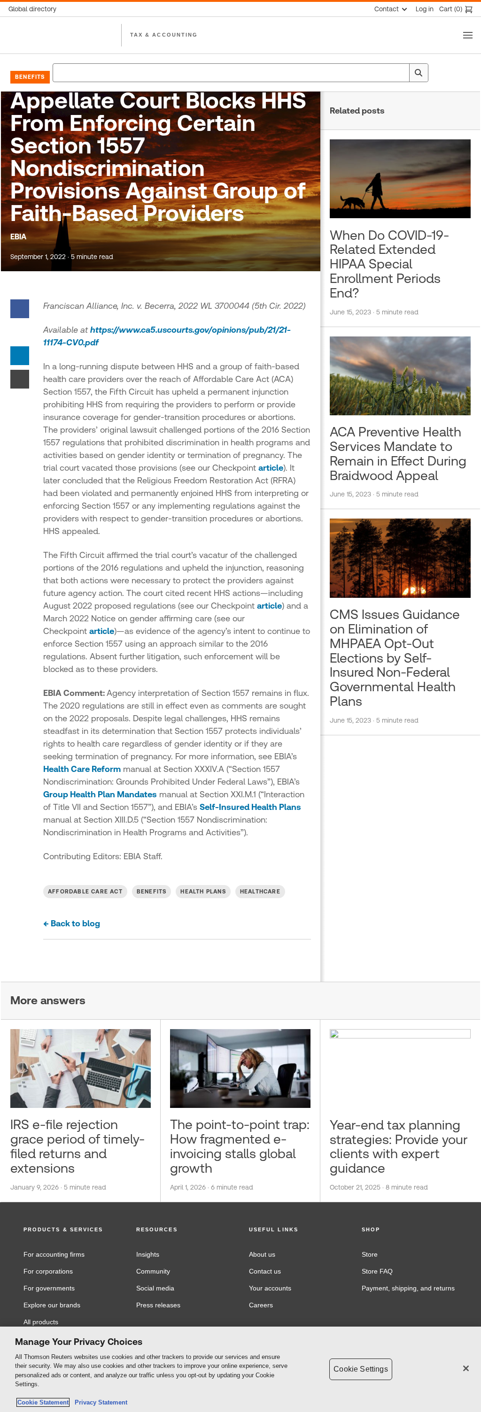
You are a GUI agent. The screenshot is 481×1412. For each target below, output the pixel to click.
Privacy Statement (99, 1402)
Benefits (30, 77)
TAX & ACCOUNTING (164, 35)
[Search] (418, 73)
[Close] (466, 1368)
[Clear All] (400, 73)
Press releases (158, 1305)
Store (370, 1254)
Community (153, 1271)
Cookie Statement (43, 1402)
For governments (49, 1288)
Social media (155, 1288)
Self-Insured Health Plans (250, 807)
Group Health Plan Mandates (100, 794)
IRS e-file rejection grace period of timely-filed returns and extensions (77, 1146)
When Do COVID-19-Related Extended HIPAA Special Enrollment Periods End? (389, 264)
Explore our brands (51, 1305)
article (270, 468)
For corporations (48, 1271)
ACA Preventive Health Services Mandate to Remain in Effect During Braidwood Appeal (398, 453)
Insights (147, 1254)
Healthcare (260, 891)
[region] (240, 1369)
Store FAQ (377, 1271)
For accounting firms (54, 1254)
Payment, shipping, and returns (408, 1288)
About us (262, 1254)
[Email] (19, 378)
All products (40, 1322)
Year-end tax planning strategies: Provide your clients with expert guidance (398, 1146)
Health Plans (202, 891)
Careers (261, 1305)
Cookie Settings (361, 1369)
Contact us (265, 1271)
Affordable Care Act (85, 891)
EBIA (18, 236)
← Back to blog (71, 923)
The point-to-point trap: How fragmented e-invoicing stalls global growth (240, 1146)
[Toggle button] (468, 35)
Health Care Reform (82, 769)
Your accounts (270, 1288)
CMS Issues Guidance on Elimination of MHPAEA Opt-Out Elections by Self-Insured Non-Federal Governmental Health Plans (395, 658)
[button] (71, 1230)
